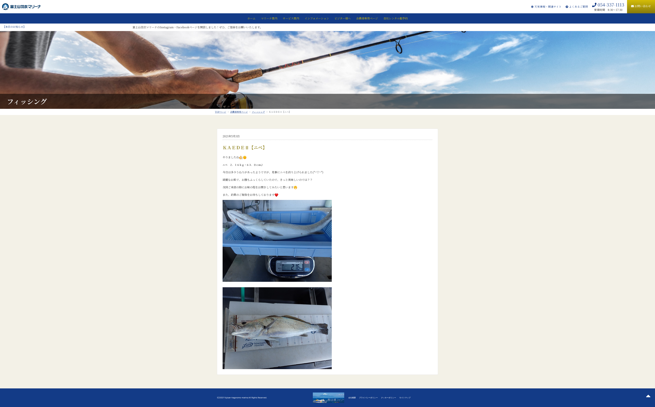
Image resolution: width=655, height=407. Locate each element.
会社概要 (352, 397)
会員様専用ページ (367, 18)
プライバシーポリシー (368, 397)
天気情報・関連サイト (547, 6)
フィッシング (258, 111)
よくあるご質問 (578, 6)
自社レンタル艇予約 (395, 18)
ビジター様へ (342, 18)
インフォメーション (317, 18)
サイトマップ (405, 397)
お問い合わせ (642, 6)
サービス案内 (291, 18)
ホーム (251, 18)
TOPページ (220, 111)
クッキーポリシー (388, 397)
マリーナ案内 (269, 18)
